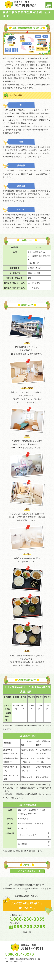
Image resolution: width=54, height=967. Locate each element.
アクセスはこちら (27, 871)
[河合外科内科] (20, 4)
